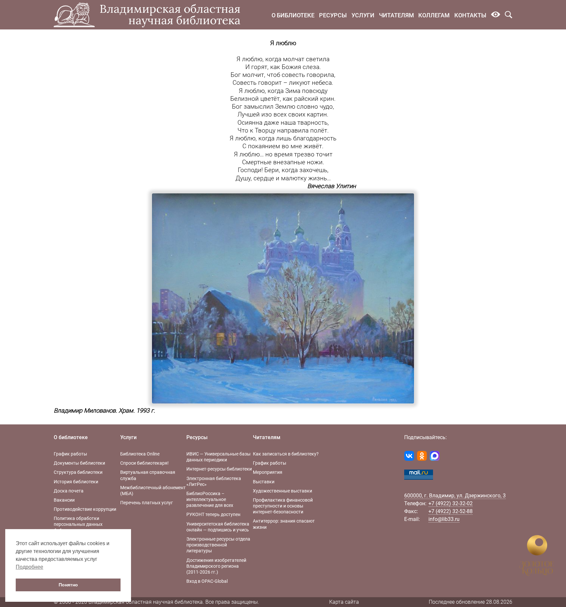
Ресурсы (333, 15)
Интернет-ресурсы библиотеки (219, 469)
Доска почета (69, 490)
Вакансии (64, 500)
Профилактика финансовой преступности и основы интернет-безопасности (283, 505)
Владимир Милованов (85, 410)
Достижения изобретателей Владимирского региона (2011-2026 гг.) (216, 566)
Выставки (263, 481)
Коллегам (434, 15)
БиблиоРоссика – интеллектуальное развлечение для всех (209, 499)
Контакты (470, 15)
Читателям (396, 15)
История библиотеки (76, 481)
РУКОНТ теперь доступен (213, 514)
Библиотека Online (140, 453)
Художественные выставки (282, 490)
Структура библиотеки (78, 472)
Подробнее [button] (29, 567)
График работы (70, 453)
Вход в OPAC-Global (207, 581)
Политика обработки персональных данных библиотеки (78, 524)
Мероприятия (267, 472)
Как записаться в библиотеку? (286, 453)
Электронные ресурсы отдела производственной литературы (218, 544)
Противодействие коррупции (85, 509)
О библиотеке (293, 15)
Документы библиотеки (79, 463)
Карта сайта (344, 602)
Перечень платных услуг (146, 502)
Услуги (362, 15)
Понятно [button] (68, 584)
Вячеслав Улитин (331, 186)
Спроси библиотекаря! (144, 463)
